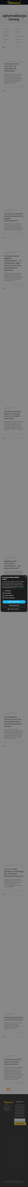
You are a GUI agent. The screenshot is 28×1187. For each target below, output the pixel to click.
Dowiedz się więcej (20, 587)
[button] (14, 609)
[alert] (14, 593)
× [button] (25, 576)
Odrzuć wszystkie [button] (14, 605)
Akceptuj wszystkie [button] (14, 601)
